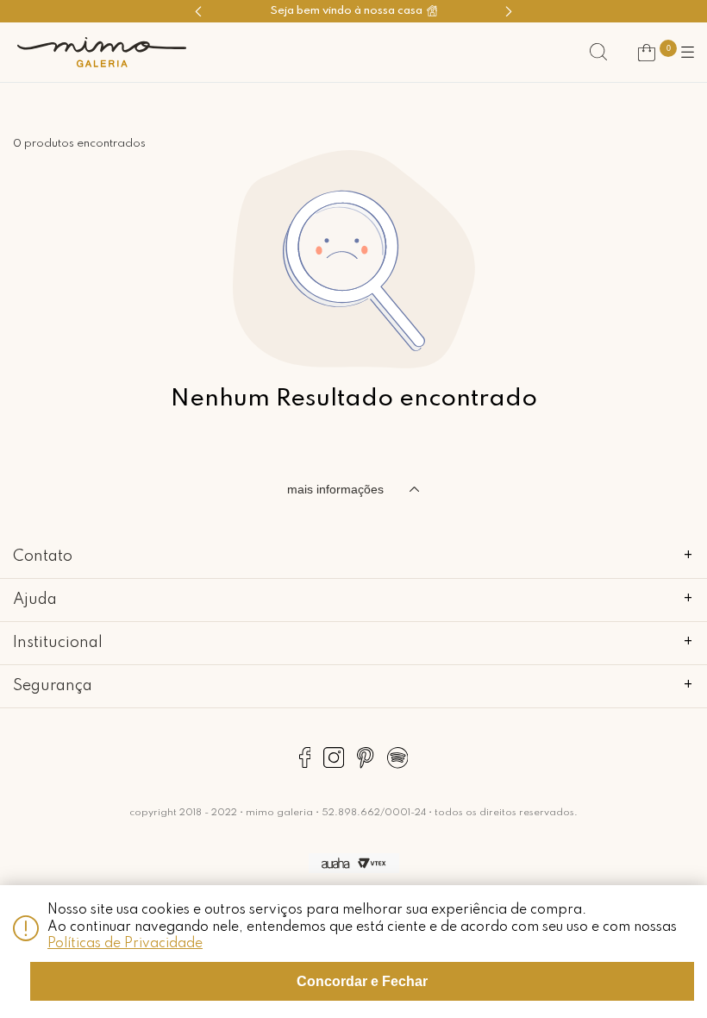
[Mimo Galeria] (101, 52)
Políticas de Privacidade (125, 944)
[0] (646, 52)
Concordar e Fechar (362, 981)
